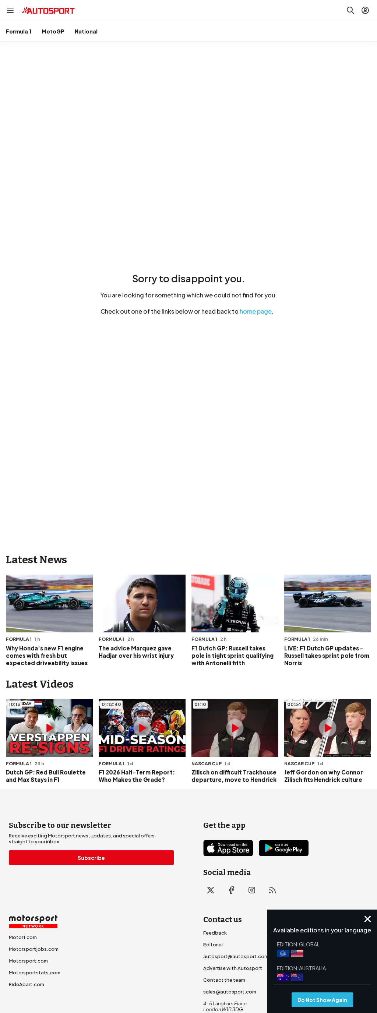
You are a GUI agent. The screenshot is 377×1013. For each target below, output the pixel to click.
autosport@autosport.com (235, 956)
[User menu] (365, 10)
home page (256, 311)
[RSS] (272, 890)
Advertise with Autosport (232, 968)
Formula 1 (18, 31)
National (86, 31)
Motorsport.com (28, 961)
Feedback (215, 933)
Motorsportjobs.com (34, 949)
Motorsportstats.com (34, 972)
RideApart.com (26, 984)
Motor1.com (23, 937)
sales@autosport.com (229, 992)
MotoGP (53, 31)
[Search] (350, 10)
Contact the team (224, 980)
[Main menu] (10, 10)
